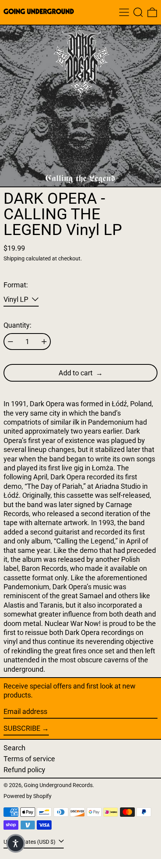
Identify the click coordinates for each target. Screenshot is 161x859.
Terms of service (29, 759)
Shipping (14, 258)
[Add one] (44, 341)
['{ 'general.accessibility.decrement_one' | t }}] (10, 341)
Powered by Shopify (28, 796)
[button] (138, 12)
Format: (16, 285)
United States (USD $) (30, 842)
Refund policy (24, 770)
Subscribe (22, 728)
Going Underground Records (58, 785)
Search (14, 748)
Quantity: (17, 325)
